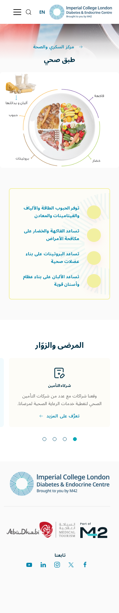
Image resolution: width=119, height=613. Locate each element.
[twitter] (71, 565)
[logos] (96, 530)
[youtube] (29, 565)
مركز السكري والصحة (54, 47)
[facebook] (85, 565)
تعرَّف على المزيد (63, 416)
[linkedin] (43, 565)
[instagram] (57, 565)
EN (42, 12)
